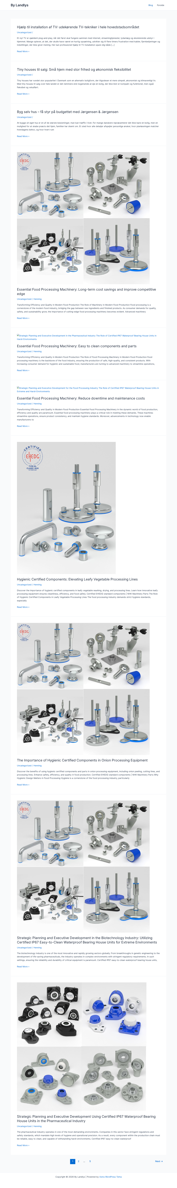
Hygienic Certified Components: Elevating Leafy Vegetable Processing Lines (77, 579)
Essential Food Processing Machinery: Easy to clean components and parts (77, 346)
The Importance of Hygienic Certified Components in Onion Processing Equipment (82, 760)
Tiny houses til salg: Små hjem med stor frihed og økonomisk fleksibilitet (74, 69)
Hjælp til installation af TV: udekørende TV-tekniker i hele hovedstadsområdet (78, 27)
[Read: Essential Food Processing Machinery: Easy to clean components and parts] (88, 337)
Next (159, 1161)
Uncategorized (24, 32)
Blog (150, 5)
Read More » (23, 51)
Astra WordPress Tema (110, 1176)
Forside (160, 5)
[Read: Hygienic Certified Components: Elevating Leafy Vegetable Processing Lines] (66, 508)
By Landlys (19, 5)
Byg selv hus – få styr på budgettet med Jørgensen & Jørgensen (67, 112)
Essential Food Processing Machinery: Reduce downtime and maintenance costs (81, 398)
